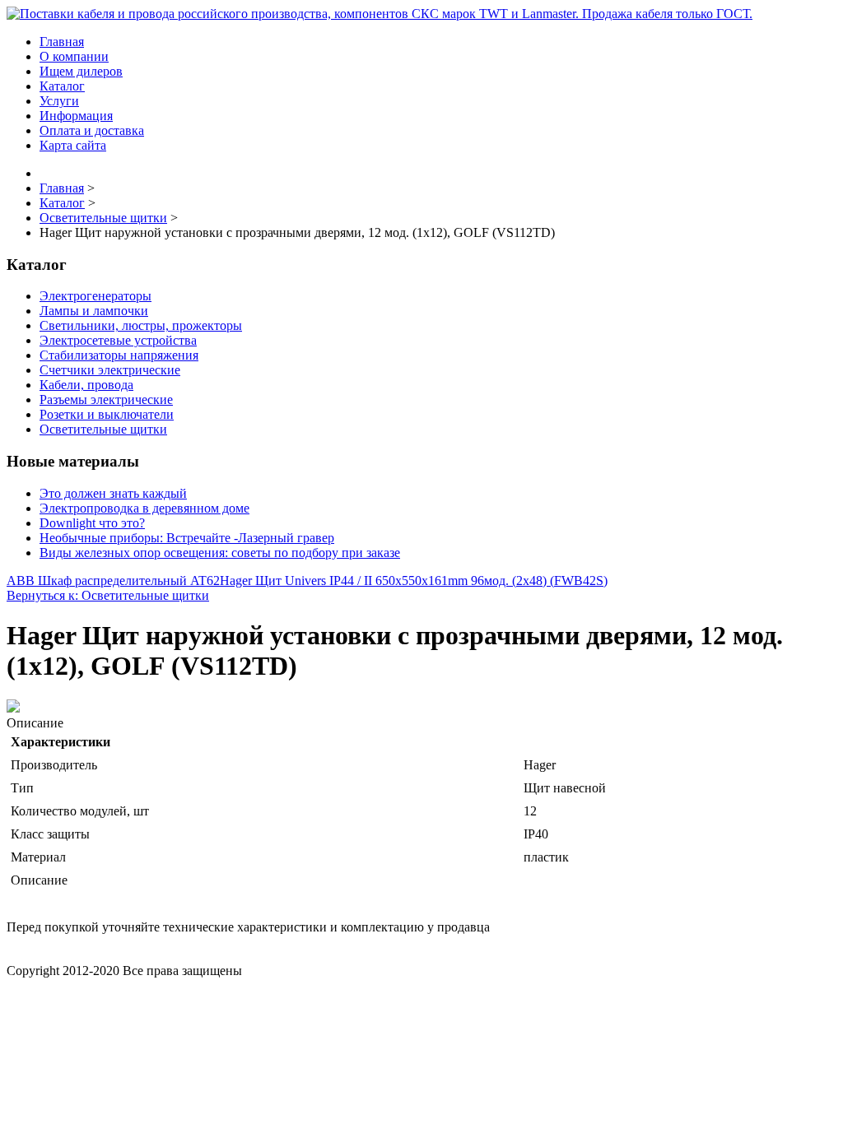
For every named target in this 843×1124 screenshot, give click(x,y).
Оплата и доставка (92, 130)
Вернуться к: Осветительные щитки (108, 595)
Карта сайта (73, 145)
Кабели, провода (86, 385)
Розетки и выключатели (107, 414)
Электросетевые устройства (118, 340)
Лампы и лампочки (94, 311)
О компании (74, 56)
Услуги (59, 101)
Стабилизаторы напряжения (119, 355)
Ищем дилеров (81, 71)
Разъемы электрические (106, 399)
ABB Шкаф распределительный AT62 (113, 581)
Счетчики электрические (110, 370)
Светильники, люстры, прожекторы (141, 325)
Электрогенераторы (95, 296)
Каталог (62, 86)
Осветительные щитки (103, 429)
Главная (62, 42)
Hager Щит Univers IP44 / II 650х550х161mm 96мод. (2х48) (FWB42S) (414, 581)
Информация (76, 116)
